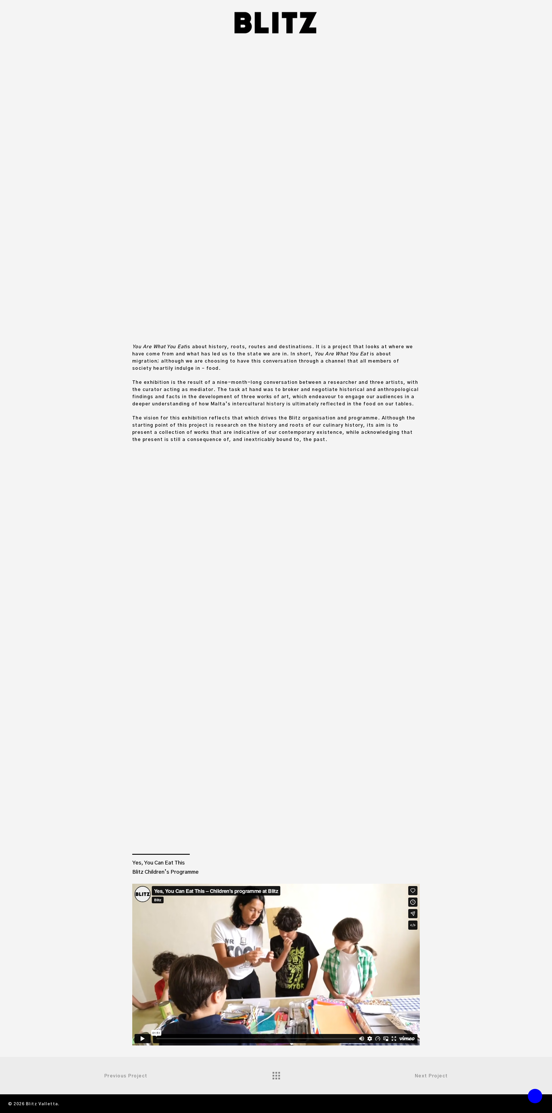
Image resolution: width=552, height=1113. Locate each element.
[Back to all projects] (276, 1074)
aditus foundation (315, 113)
